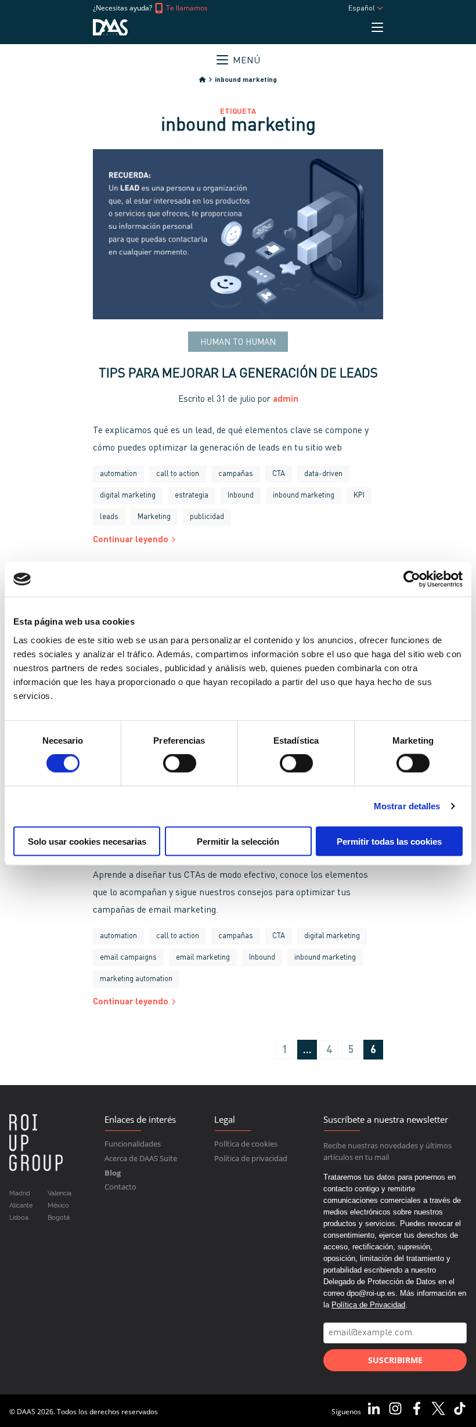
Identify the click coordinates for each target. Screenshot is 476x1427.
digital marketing (128, 495)
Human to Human (238, 342)
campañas (235, 474)
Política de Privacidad (368, 1304)
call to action (177, 474)
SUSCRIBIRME (395, 1359)
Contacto (120, 1186)
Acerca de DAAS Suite (140, 1158)
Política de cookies (245, 1143)
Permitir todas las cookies (389, 841)
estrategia (191, 495)
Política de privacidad (250, 1158)
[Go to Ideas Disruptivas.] (202, 80)
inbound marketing (303, 495)
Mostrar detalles (407, 806)
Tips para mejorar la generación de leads (238, 373)
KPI (359, 495)
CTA (278, 474)
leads (109, 517)
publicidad (207, 517)
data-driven (323, 474)
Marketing (154, 517)
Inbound (241, 495)
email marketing (203, 957)
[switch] (179, 763)
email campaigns (128, 957)
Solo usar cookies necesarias (87, 841)
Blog (112, 1172)
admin (285, 399)
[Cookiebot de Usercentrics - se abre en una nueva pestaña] (412, 579)
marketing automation (136, 979)
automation (118, 474)
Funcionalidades (132, 1143)
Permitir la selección (238, 841)
